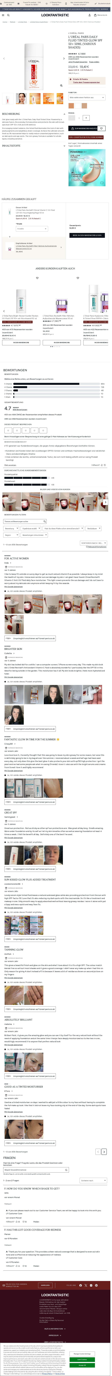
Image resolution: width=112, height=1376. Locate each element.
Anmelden (45, 1285)
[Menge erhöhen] (86, 117)
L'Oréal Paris (22, 22)
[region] (55, 1359)
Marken (12, 22)
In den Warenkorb (21, 343)
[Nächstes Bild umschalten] (64, 58)
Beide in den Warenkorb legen (87, 235)
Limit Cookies (82, 1359)
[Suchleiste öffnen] (8, 15)
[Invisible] (78, 106)
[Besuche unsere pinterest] (96, 1285)
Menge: (71, 113)
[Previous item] (4, 311)
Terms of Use (60, 1374)
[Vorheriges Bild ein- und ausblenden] (4, 58)
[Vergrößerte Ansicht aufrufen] (61, 85)
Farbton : (72, 93)
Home (5, 22)
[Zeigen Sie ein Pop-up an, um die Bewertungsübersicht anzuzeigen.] (20, 325)
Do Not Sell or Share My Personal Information (51, 1321)
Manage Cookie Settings (82, 1354)
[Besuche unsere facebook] (80, 1285)
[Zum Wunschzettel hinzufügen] (101, 128)
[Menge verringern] (71, 117)
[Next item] (106, 311)
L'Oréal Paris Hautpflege (39, 22)
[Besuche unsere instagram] (91, 1285)
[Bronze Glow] (71, 106)
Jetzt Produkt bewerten (77, 62)
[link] (89, 15)
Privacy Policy (47, 1374)
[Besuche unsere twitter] (85, 1285)
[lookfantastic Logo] (55, 15)
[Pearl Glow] (84, 106)
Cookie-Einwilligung (46, 1318)
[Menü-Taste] (3, 15)
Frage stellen (94, 62)
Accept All (82, 1365)
